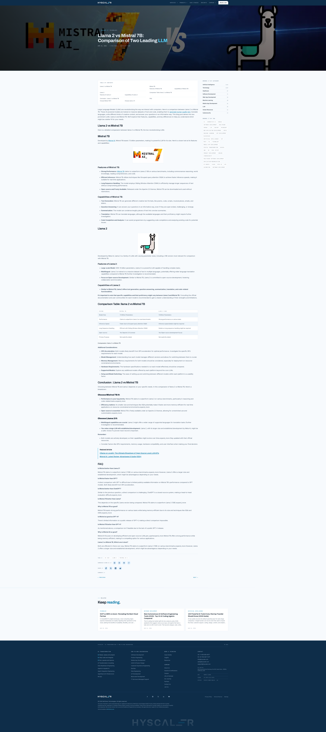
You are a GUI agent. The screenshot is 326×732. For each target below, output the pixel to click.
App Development (221, 133)
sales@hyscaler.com (203, 661)
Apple (225, 130)
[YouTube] (169, 696)
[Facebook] (106, 568)
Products (183, 2)
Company (211, 2)
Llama (114, 557)
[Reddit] (120, 568)
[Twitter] (110, 568)
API (225, 164)
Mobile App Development (211, 144)
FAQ (151, 98)
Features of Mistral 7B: (156, 88)
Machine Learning (209, 133)
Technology (113, 30)
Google (220, 121)
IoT (222, 139)
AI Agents (207, 164)
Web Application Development (212, 130)
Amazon (220, 153)
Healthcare (222, 124)
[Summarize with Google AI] (124, 563)
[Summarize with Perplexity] (119, 563)
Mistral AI (111, 140)
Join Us (166, 687)
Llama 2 (102, 92)
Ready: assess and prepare (106, 655)
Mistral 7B (152, 86)
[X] (158, 696)
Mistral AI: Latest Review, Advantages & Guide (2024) (120, 456)
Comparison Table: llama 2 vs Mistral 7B (161, 92)
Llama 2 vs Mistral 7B (106, 86)
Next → (195, 577)
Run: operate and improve (106, 660)
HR (208, 150)
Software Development (210, 124)
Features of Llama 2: (105, 94)
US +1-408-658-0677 (204, 654)
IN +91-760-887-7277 (204, 657)
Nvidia (222, 147)
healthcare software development (214, 158)
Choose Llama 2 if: (130, 101)
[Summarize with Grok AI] (128, 563)
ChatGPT (216, 127)
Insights (204, 2)
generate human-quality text (180, 112)
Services (173, 2)
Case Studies (194, 2)
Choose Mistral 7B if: (105, 101)
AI (107, 557)
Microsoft (224, 127)
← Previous (101, 577)
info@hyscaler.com (203, 659)
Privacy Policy (208, 696)
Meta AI (220, 164)
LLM (211, 127)
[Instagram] (153, 696)
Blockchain (207, 136)
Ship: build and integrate (105, 657)
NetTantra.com (110, 709)
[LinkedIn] (115, 568)
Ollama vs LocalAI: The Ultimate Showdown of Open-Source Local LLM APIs (129, 453)
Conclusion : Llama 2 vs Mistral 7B (109, 98)
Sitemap (226, 696)
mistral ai (124, 557)
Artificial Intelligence (211, 139)
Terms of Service (218, 696)
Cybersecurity (208, 155)
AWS (205, 150)
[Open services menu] (177, 3)
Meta (205, 141)
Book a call (223, 2)
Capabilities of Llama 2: (131, 94)
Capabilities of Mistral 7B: (181, 88)
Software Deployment (219, 167)
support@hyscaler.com (204, 664)
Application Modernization (212, 161)
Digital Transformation (211, 147)
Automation (207, 167)
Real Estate (215, 150)
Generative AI (211, 121)
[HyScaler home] (104, 2)
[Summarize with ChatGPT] (114, 563)
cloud (213, 164)
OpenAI (206, 127)
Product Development (210, 153)
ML (209, 141)
